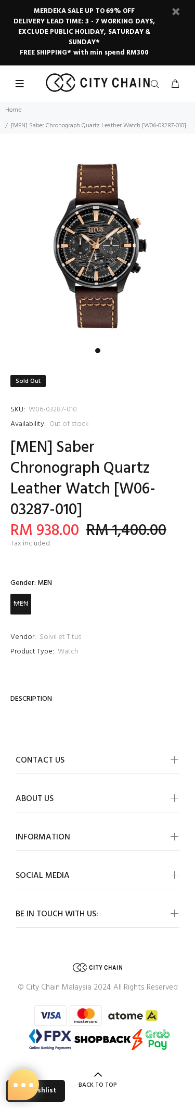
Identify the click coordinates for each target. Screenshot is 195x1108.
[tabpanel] (97, 247)
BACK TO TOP (98, 1085)
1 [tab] (97, 350)
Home (13, 110)
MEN (21, 604)
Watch (68, 652)
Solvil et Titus (60, 637)
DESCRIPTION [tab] (31, 699)
